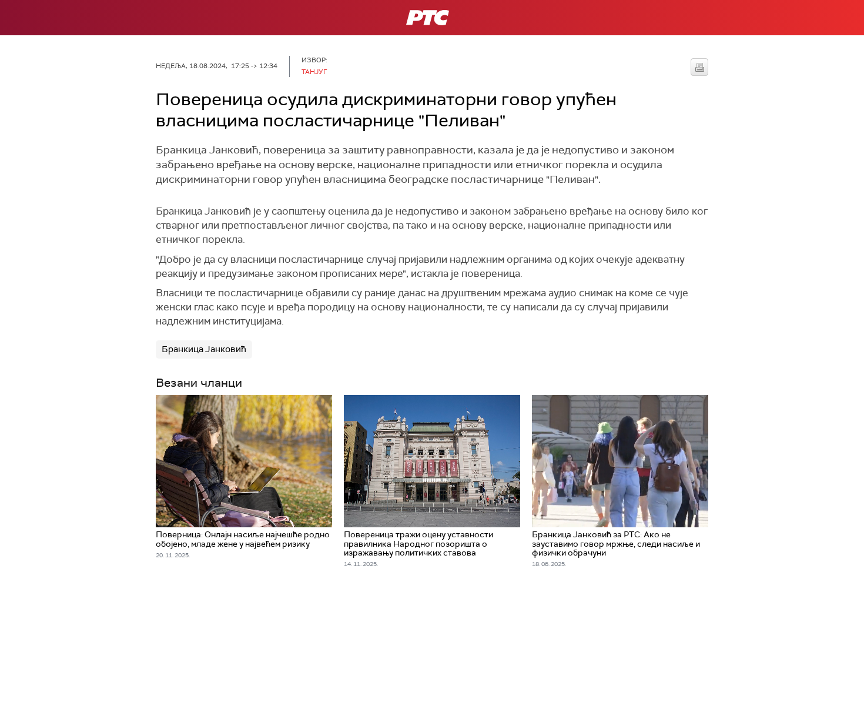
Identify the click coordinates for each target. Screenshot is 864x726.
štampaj (699, 67)
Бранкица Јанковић (204, 349)
